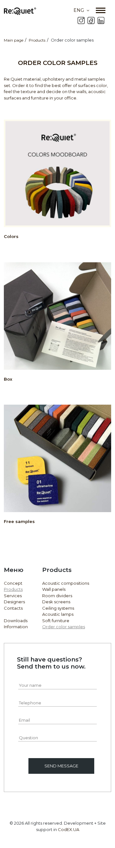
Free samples (19, 521)
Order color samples (63, 626)
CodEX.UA (68, 829)
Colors (11, 236)
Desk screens (56, 601)
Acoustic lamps (57, 614)
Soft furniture (55, 620)
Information (16, 626)
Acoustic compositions (65, 583)
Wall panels (53, 589)
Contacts (13, 608)
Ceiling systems (58, 608)
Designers (14, 601)
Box (8, 379)
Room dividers (57, 595)
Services (13, 595)
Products (13, 589)
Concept (13, 583)
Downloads (15, 620)
